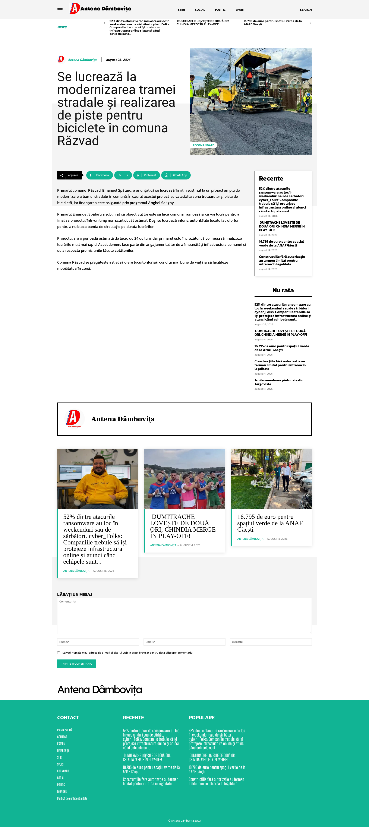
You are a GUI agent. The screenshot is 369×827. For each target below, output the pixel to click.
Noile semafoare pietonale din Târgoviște (279, 382)
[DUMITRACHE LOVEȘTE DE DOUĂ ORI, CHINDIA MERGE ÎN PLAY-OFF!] (184, 479)
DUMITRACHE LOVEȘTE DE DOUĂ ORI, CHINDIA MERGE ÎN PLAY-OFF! (203, 22)
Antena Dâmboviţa (82, 60)
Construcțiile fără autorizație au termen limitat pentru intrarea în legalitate (282, 260)
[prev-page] (104, 23)
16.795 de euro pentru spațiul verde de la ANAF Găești (273, 22)
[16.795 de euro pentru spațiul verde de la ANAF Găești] (271, 479)
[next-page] (310, 23)
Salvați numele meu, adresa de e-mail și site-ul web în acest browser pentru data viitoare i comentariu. (128, 653)
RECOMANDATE (203, 145)
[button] (306, 9)
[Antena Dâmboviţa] (62, 59)
